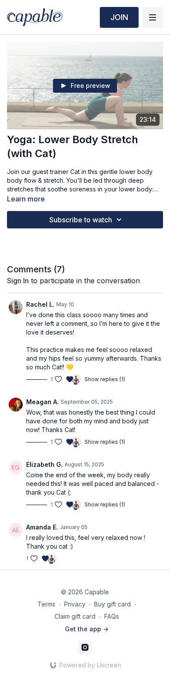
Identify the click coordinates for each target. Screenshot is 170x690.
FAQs (111, 616)
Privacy (74, 604)
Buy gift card (112, 604)
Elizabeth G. (44, 464)
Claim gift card (74, 616)
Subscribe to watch (80, 219)
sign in (18, 280)
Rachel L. (40, 304)
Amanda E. (42, 527)
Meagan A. (42, 401)
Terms (46, 604)
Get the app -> (87, 629)
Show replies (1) (105, 379)
